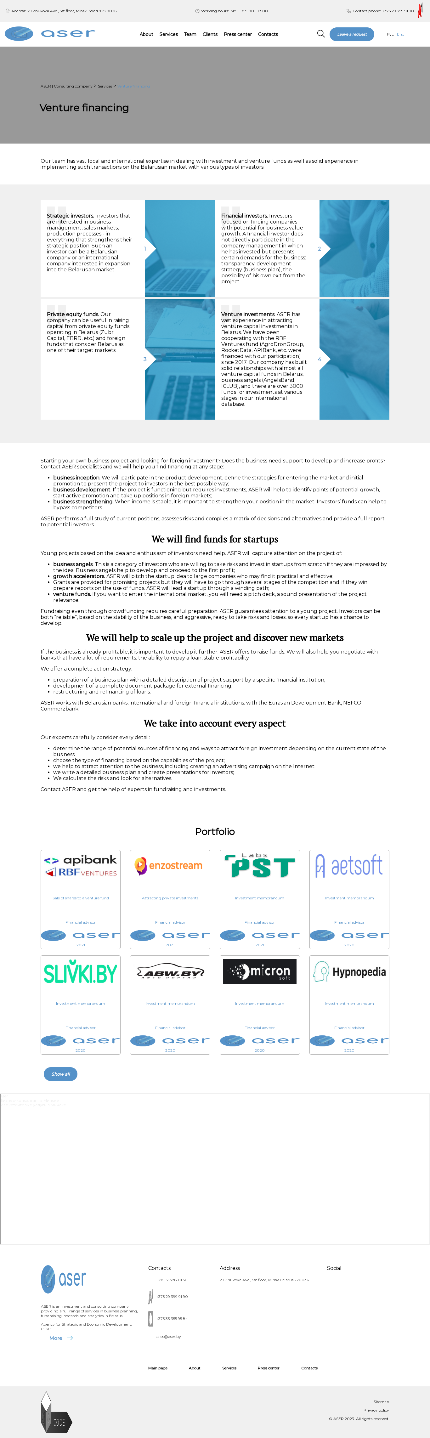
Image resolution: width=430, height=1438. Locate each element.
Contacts (268, 34)
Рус (390, 34)
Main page (157, 1368)
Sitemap (381, 1401)
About (146, 34)
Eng (401, 34)
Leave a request (352, 34)
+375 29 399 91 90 (398, 10)
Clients (210, 34)
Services (169, 34)
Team (190, 34)
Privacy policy (376, 1410)
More (55, 1338)
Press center (238, 34)
